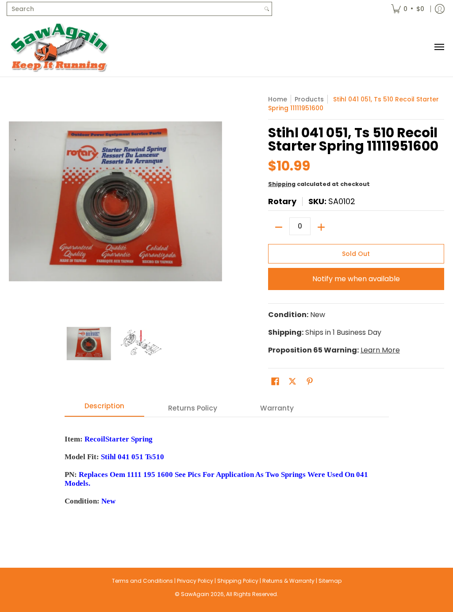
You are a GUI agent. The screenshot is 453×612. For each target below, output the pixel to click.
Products (309, 99)
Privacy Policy (195, 581)
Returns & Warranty (288, 581)
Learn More (380, 350)
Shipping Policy (237, 581)
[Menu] (439, 47)
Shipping (282, 184)
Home (277, 99)
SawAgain (195, 594)
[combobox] (134, 8)
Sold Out (356, 253)
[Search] (267, 8)
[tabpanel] (227, 474)
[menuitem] (407, 9)
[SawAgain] (60, 47)
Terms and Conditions (142, 581)
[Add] (321, 227)
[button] (275, 381)
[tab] (104, 408)
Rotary (282, 201)
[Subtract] (278, 227)
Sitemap (330, 581)
